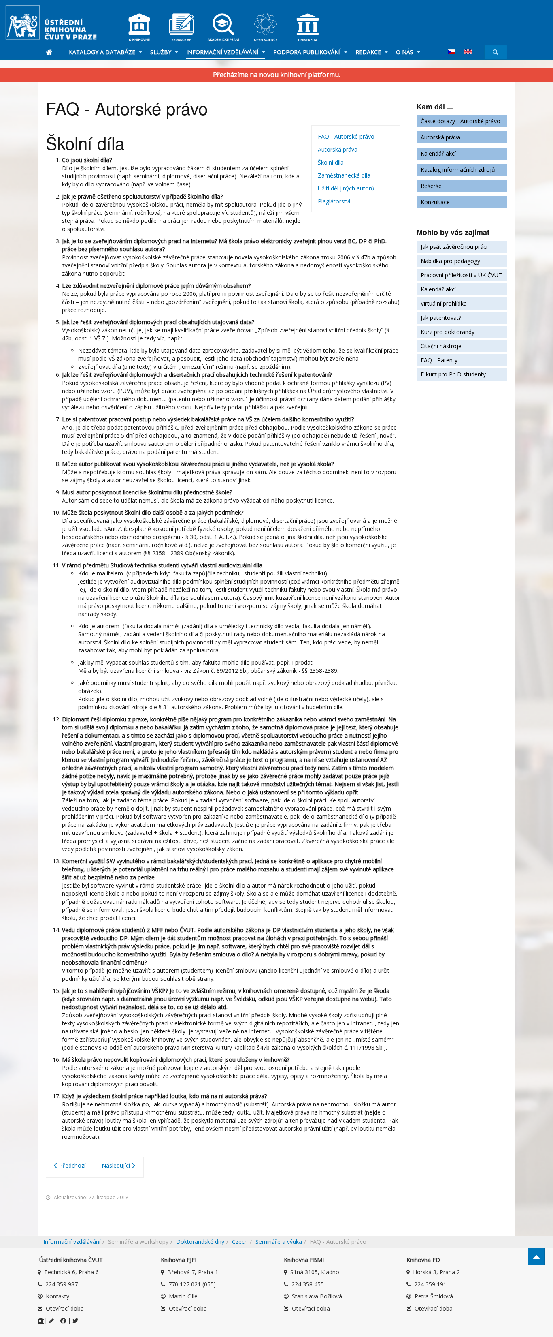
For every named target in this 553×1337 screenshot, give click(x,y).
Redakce (369, 52)
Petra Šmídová (434, 1296)
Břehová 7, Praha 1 (192, 1272)
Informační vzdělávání (223, 52)
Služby (161, 52)
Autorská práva (337, 149)
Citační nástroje (441, 346)
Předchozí (71, 1165)
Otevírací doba (65, 1308)
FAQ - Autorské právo (346, 136)
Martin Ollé (183, 1296)
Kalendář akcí (438, 153)
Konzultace (435, 202)
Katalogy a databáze (103, 52)
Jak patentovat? (441, 317)
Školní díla (331, 162)
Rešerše (431, 186)
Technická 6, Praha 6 (71, 1272)
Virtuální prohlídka (444, 303)
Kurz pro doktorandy (447, 332)
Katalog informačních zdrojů (458, 169)
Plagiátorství (334, 201)
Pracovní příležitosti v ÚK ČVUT (461, 275)
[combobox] (496, 52)
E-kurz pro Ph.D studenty (453, 374)
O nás (405, 52)
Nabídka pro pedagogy (450, 261)
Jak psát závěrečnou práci (454, 246)
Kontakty (57, 1296)
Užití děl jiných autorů (346, 188)
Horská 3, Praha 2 (436, 1272)
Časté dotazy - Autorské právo (460, 121)
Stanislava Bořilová (317, 1296)
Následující (117, 1165)
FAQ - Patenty (439, 360)
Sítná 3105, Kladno (314, 1272)
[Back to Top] (536, 1256)
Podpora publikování (307, 52)
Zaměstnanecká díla (344, 175)
